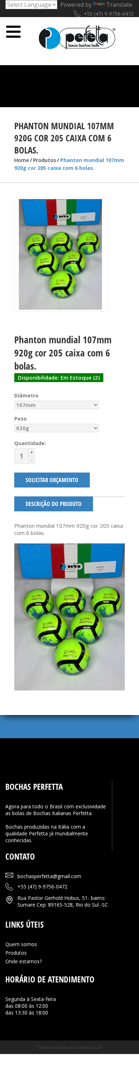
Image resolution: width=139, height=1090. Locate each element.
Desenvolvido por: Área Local (69, 1047)
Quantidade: (30, 443)
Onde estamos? (23, 961)
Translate (119, 5)
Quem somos (21, 944)
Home (21, 160)
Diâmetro (26, 395)
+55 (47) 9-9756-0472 (109, 13)
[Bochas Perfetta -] (77, 41)
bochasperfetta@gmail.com (49, 876)
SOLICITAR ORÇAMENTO (52, 480)
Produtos (44, 160)
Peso (20, 418)
